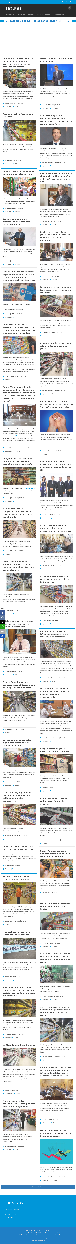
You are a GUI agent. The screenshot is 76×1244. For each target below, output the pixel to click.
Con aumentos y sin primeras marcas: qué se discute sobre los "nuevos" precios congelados (56, 404)
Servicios (40, 1230)
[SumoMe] (2, 636)
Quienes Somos (30, 1230)
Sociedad (44, 332)
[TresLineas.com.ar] (14, 8)
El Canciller (50, 1119)
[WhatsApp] (2, 626)
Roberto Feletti (13, 436)
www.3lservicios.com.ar (38, 1240)
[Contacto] (70, 2)
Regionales (21, 14)
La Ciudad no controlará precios (19, 1045)
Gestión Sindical (52, 996)
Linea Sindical (59, 14)
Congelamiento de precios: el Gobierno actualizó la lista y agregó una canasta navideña (17, 461)
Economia (45, 105)
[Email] (2, 631)
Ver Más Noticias (38, 1187)
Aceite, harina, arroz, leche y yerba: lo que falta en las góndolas (54, 801)
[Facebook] (63, 2)
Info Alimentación (52, 620)
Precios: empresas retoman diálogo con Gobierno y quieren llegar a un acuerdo (55, 1133)
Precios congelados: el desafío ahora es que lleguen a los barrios (55, 906)
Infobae (13, 314)
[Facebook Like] (2, 617)
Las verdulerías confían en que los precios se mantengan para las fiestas (55, 290)
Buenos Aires (9, 14)
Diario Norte (52, 332)
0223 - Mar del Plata (53, 276)
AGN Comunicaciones (16, 447)
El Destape (13, 103)
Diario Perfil (14, 498)
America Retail (15, 865)
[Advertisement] (38, 38)
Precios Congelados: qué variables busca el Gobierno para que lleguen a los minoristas (19, 685)
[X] (2, 622)
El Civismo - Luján (15, 921)
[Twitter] (67, 2)
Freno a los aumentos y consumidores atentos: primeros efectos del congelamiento (19, 1104)
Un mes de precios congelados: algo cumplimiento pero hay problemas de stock (18, 743)
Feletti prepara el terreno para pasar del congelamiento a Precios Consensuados (18, 624)
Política (6, 103)
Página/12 (51, 105)
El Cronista (51, 221)
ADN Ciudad (13, 1090)
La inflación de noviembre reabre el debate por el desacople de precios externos (55, 528)
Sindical (6, 447)
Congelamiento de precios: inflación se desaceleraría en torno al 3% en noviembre (54, 634)
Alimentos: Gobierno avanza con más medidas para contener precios (56, 346)
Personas (31, 14)
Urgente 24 (51, 787)
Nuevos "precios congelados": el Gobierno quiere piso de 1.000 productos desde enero (56, 854)
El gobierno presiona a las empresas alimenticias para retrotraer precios (16, 222)
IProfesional (14, 551)
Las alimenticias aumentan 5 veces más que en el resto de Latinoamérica (54, 579)
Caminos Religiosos (44, 14)
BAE (12, 610)
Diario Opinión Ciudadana (18, 376)
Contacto (48, 1230)
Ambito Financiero (53, 162)
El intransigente (15, 835)
